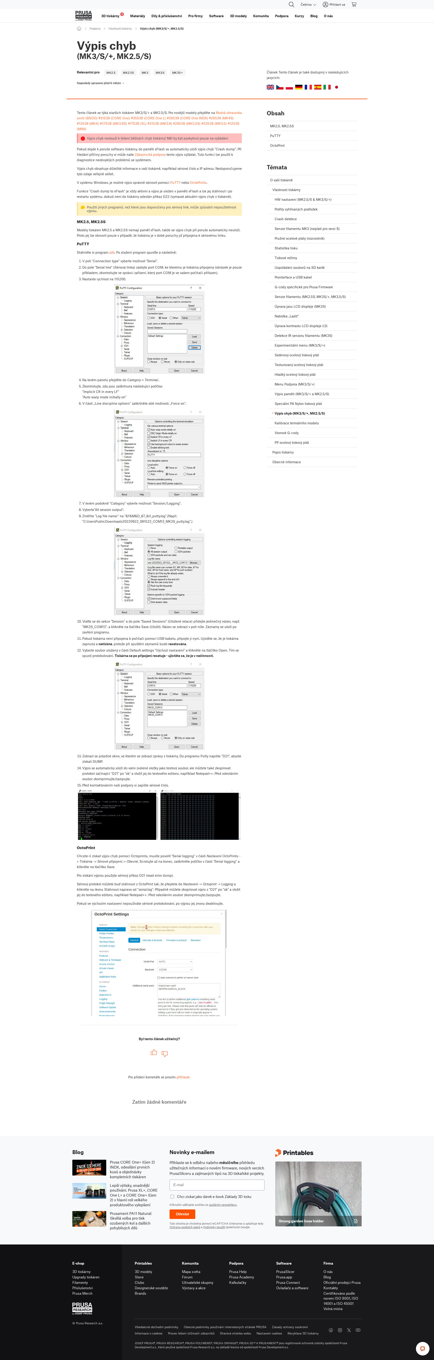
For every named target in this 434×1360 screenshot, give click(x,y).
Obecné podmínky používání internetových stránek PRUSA (225, 1327)
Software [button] (216, 16)
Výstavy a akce (193, 1288)
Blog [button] (314, 16)
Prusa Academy (241, 1277)
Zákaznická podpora (150, 154)
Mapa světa (191, 1271)
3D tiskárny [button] (112, 15)
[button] (270, 87)
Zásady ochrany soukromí (290, 1327)
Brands (140, 1293)
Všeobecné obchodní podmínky (156, 1327)
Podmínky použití (214, 1227)
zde (112, 252)
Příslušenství (82, 1288)
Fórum (187, 1277)
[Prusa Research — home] (83, 16)
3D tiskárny (81, 1271)
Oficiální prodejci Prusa (342, 1282)
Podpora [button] (281, 16)
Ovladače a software (292, 1288)
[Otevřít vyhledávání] (291, 4)
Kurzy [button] (299, 16)
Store (139, 1277)
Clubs (139, 1282)
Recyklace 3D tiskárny (303, 1333)
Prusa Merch (82, 1293)
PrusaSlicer (285, 1271)
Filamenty (80, 1282)
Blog (327, 1277)
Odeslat (182, 1214)
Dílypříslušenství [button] (166, 16)
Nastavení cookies (269, 1333)
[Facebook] (331, 1330)
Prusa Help (238, 1271)
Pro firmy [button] (195, 16)
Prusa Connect (288, 1282)
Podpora (95, 28)
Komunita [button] (261, 16)
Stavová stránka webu (235, 1333)
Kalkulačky (237, 1282)
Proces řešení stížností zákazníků (191, 1333)
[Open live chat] (422, 1348)
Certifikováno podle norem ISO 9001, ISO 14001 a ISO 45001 (340, 1298)
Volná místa (332, 1308)
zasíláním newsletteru (223, 1205)
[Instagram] (340, 1330)
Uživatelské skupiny (197, 1282)
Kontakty (330, 1288)
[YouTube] (358, 1330)
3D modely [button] (238, 16)
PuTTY (175, 182)
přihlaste (183, 1077)
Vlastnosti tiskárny (120, 28)
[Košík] (354, 4)
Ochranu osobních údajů (185, 1227)
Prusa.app (284, 1277)
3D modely (143, 1271)
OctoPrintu (198, 182)
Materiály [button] (137, 16)
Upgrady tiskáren (85, 1277)
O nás (328, 1271)
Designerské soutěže (151, 1288)
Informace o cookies (149, 1333)
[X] (349, 1330)
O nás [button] (328, 16)
